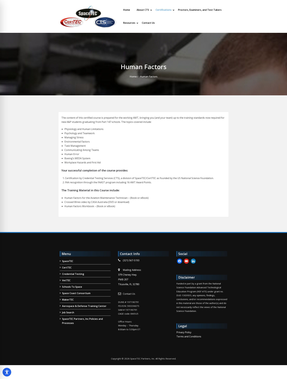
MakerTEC (68, 299)
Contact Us (148, 22)
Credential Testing (73, 274)
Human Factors (148, 76)
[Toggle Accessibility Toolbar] (7, 372)
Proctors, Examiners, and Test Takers (200, 9)
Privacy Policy (183, 332)
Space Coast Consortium (76, 293)
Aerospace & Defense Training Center (84, 306)
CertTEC (67, 267)
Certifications (163, 9)
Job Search (68, 312)
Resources (129, 22)
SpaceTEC (67, 261)
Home (126, 9)
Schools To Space (72, 286)
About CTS (143, 9)
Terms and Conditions (188, 336)
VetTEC (66, 280)
